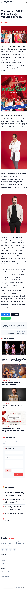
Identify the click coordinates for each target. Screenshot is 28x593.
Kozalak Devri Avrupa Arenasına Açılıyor (14, 514)
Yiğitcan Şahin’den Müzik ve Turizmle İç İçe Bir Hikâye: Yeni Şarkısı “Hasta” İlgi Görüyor (13, 508)
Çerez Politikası (5, 576)
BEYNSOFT (22, 587)
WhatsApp (6, 318)
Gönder (18, 474)
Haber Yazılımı (9, 587)
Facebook (6, 314)
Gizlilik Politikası (5, 571)
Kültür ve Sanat (13, 8)
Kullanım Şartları (5, 574)
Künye (2, 558)
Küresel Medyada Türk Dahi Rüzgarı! (13, 519)
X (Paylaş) (15, 314)
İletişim (3, 560)
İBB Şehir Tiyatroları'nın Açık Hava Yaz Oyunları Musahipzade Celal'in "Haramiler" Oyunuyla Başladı (14, 494)
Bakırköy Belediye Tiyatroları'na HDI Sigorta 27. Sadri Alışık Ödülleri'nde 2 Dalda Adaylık (15, 501)
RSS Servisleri (4, 563)
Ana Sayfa (4, 8)
